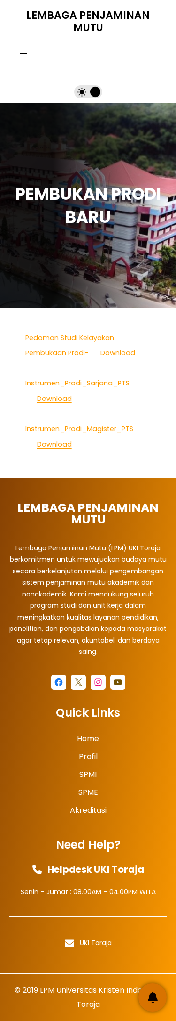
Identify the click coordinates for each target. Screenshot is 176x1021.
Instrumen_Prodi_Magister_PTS (79, 428)
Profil (88, 756)
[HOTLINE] (152, 997)
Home (88, 738)
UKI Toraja (96, 942)
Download (117, 353)
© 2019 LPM (34, 990)
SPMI (88, 774)
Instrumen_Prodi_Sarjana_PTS (77, 383)
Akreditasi (88, 810)
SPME (88, 792)
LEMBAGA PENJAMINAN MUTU (88, 21)
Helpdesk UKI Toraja (95, 869)
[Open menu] (23, 55)
